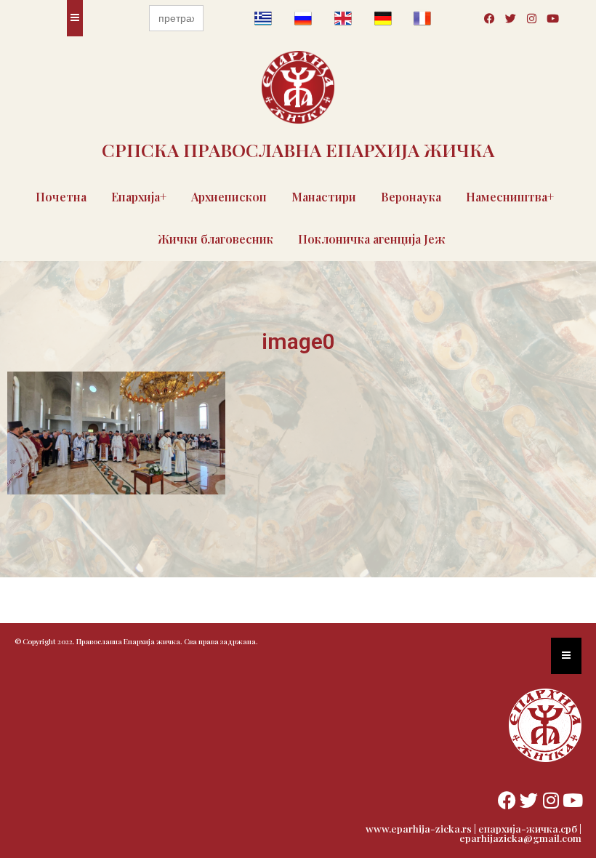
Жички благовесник (215, 238)
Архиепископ (229, 196)
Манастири (323, 196)
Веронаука (411, 196)
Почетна (61, 196)
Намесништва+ (510, 196)
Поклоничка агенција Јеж (372, 238)
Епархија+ (138, 196)
